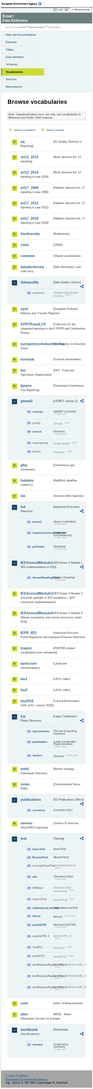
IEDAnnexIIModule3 (36, 593)
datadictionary (32, 267)
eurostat (27, 359)
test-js (36, 916)
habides (27, 480)
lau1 (24, 679)
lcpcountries (40, 731)
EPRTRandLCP (33, 324)
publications (31, 799)
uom (24, 1003)
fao (23, 370)
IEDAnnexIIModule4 (36, 613)
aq (23, 141)
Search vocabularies (25, 130)
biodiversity (30, 234)
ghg (24, 465)
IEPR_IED (29, 633)
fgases (26, 386)
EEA (23, 4)
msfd (25, 769)
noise (25, 784)
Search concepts (55, 130)
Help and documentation (21, 34)
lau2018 (27, 701)
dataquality (30, 282)
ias (23, 496)
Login (60, 9)
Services (11, 79)
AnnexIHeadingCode (42, 577)
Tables (10, 49)
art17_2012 (29, 203)
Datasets (11, 42)
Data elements (15, 57)
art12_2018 (29, 172)
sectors (37, 755)
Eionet (22, 27)
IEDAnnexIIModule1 (36, 563)
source (37, 431)
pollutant (38, 546)
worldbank (29, 1029)
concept (37, 411)
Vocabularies (14, 72)
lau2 (24, 690)
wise (24, 1014)
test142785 (39, 925)
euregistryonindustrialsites (36, 344)
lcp (23, 716)
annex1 (37, 521)
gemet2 (27, 401)
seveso (26, 823)
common (28, 256)
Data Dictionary (37, 27)
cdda (25, 245)
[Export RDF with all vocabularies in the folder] (81, 287)
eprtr (24, 309)
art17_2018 (29, 218)
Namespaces (14, 86)
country (37, 1044)
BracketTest (40, 857)
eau (34, 876)
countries (38, 810)
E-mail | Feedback (17, 1075)
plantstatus (39, 741)
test (24, 838)
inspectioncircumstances (42, 532)
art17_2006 (29, 188)
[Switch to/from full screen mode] (67, 10)
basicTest (38, 849)
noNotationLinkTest (42, 908)
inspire (26, 648)
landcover (29, 663)
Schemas (12, 64)
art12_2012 (29, 157)
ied (23, 507)
